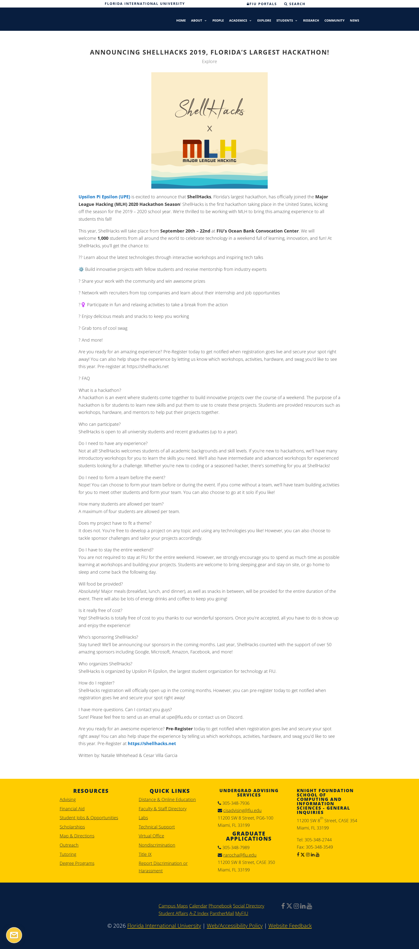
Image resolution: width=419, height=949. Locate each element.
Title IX (145, 854)
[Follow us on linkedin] (312, 854)
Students (284, 21)
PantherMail (222, 913)
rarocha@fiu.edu (240, 855)
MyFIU (241, 913)
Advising (68, 799)
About (196, 21)
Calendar (198, 906)
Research (311, 21)
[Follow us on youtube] (316, 854)
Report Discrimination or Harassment (163, 867)
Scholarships (72, 827)
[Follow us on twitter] (302, 854)
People (218, 21)
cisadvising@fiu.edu (242, 810)
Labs (143, 817)
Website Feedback (290, 925)
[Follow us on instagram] (307, 854)
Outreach (69, 845)
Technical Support (157, 827)
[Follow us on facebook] (298, 854)
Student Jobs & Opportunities (89, 817)
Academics (238, 21)
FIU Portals (263, 3)
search (297, 3)
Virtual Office (151, 836)
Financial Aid (72, 809)
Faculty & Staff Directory (162, 809)
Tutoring (68, 854)
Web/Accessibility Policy (235, 925)
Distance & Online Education (167, 799)
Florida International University (145, 3)
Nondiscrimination (157, 845)
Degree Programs (77, 863)
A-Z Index (199, 913)
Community (334, 21)
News (354, 21)
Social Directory (248, 906)
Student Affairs (173, 913)
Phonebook (220, 906)
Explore (264, 21)
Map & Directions (77, 836)
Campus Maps (173, 906)
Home (181, 21)
